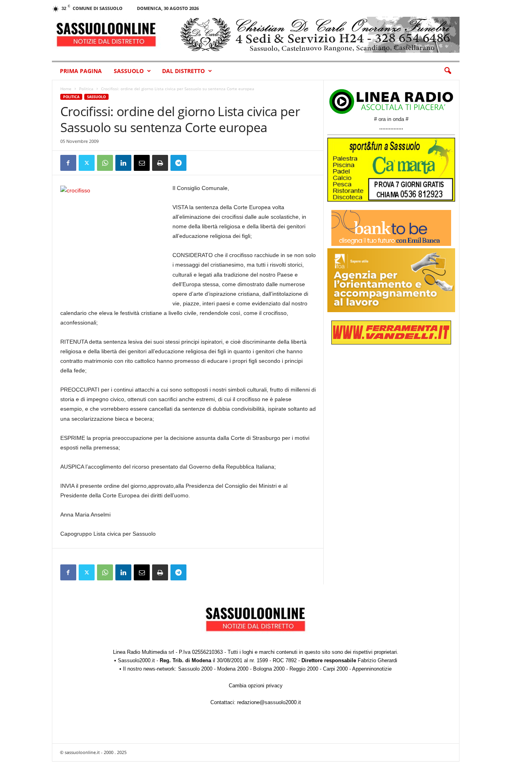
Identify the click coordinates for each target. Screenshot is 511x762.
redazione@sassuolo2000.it (269, 702)
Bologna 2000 (269, 669)
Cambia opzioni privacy (256, 686)
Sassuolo (129, 71)
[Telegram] (178, 163)
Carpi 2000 (335, 669)
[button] (447, 71)
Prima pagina (81, 71)
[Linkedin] (123, 163)
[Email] (142, 163)
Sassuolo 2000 (195, 669)
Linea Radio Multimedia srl (143, 652)
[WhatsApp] (105, 163)
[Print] (160, 163)
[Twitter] (87, 163)
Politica (86, 88)
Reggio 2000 (303, 669)
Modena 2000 (232, 669)
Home (65, 88)
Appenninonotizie (372, 669)
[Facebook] (68, 163)
